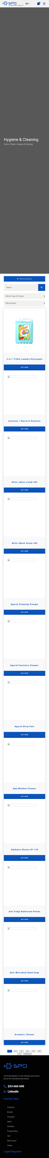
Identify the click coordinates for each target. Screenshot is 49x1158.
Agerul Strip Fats (24, 726)
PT (29, 4)
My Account (11, 1141)
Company (11, 1117)
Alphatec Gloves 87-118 (24, 849)
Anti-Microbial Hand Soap (24, 973)
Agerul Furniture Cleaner (24, 665)
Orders (9, 1145)
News (9, 1122)
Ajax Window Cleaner (24, 788)
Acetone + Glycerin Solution (24, 421)
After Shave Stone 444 (24, 543)
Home (6, 144)
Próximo (26, 1054)
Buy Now (24, 429)
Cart (8, 1136)
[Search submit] (41, 287)
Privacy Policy (12, 1131)
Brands (10, 1112)
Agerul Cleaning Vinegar (24, 604)
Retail (13, 144)
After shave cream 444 (24, 482)
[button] (44, 3)
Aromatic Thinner (24, 1034)
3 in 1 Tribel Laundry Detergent (24, 359)
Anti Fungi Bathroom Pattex (24, 911)
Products (10, 1107)
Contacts (10, 1126)
